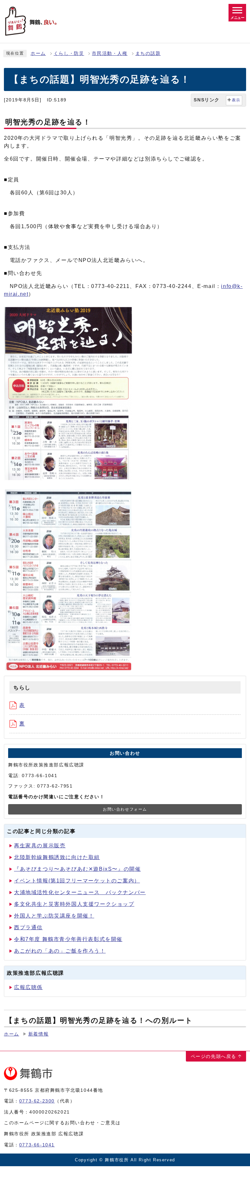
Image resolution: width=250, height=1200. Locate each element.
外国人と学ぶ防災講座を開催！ (54, 916)
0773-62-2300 (37, 1100)
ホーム (38, 53)
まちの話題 (148, 53)
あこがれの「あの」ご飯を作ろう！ (60, 951)
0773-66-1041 (37, 1144)
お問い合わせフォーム (125, 809)
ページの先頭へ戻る (213, 1056)
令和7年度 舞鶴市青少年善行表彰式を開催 (68, 939)
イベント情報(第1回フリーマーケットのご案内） (77, 880)
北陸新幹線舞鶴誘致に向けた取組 (57, 857)
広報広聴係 (28, 987)
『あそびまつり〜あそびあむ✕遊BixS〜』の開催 (77, 869)
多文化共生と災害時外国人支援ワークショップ (74, 904)
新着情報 (38, 1034)
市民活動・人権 (109, 53)
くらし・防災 (69, 53)
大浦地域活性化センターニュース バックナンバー (80, 892)
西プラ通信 (28, 927)
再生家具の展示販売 (39, 845)
